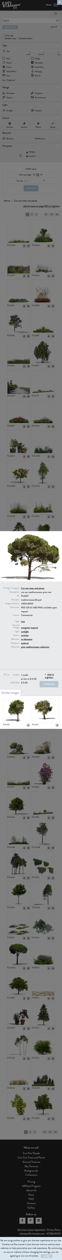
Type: (17, 621)
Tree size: (16, 625)
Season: (16, 635)
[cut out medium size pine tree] (16, 711)
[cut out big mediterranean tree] (45, 711)
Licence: (16, 615)
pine (23, 647)
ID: (18, 595)
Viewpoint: (15, 643)
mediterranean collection (37, 647)
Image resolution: (12, 603)
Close (46, 1256)
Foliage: (16, 627)
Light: (17, 631)
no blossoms (26, 639)
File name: (15, 599)
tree (23, 621)
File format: (15, 607)
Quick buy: (15, 682)
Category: (15, 588)
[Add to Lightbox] (28, 725)
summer (25, 635)
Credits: (16, 674)
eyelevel (25, 643)
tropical (34, 627)
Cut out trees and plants (32, 588)
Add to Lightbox (49, 676)
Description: (14, 592)
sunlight (25, 631)
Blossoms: (15, 639)
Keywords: (15, 646)
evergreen (25, 627)
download (49, 684)
